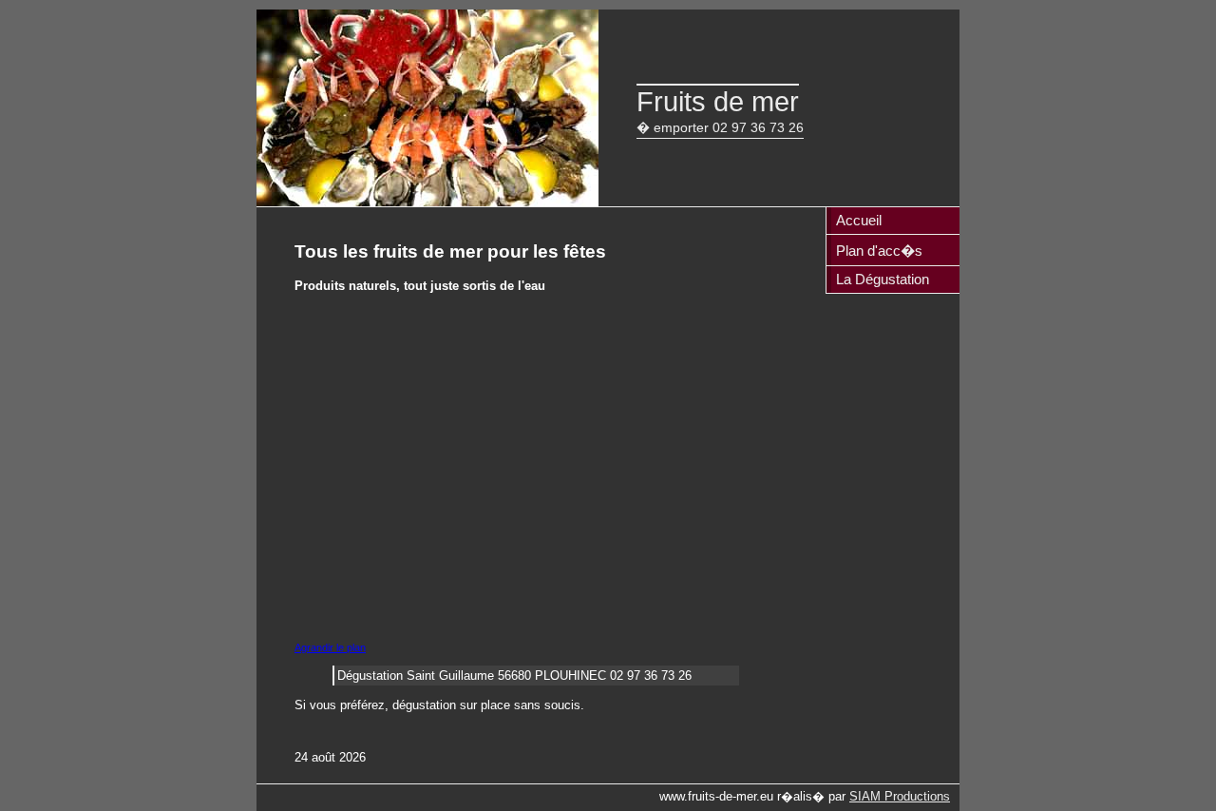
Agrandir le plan (330, 647)
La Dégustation (882, 279)
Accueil (859, 220)
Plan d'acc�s (879, 250)
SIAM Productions (899, 796)
